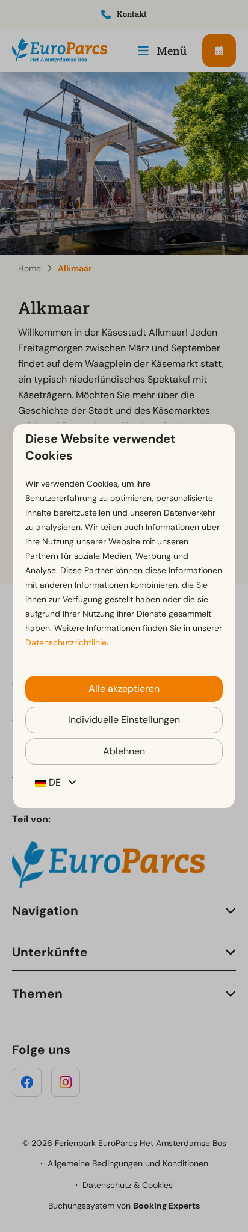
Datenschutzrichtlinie (66, 642)
